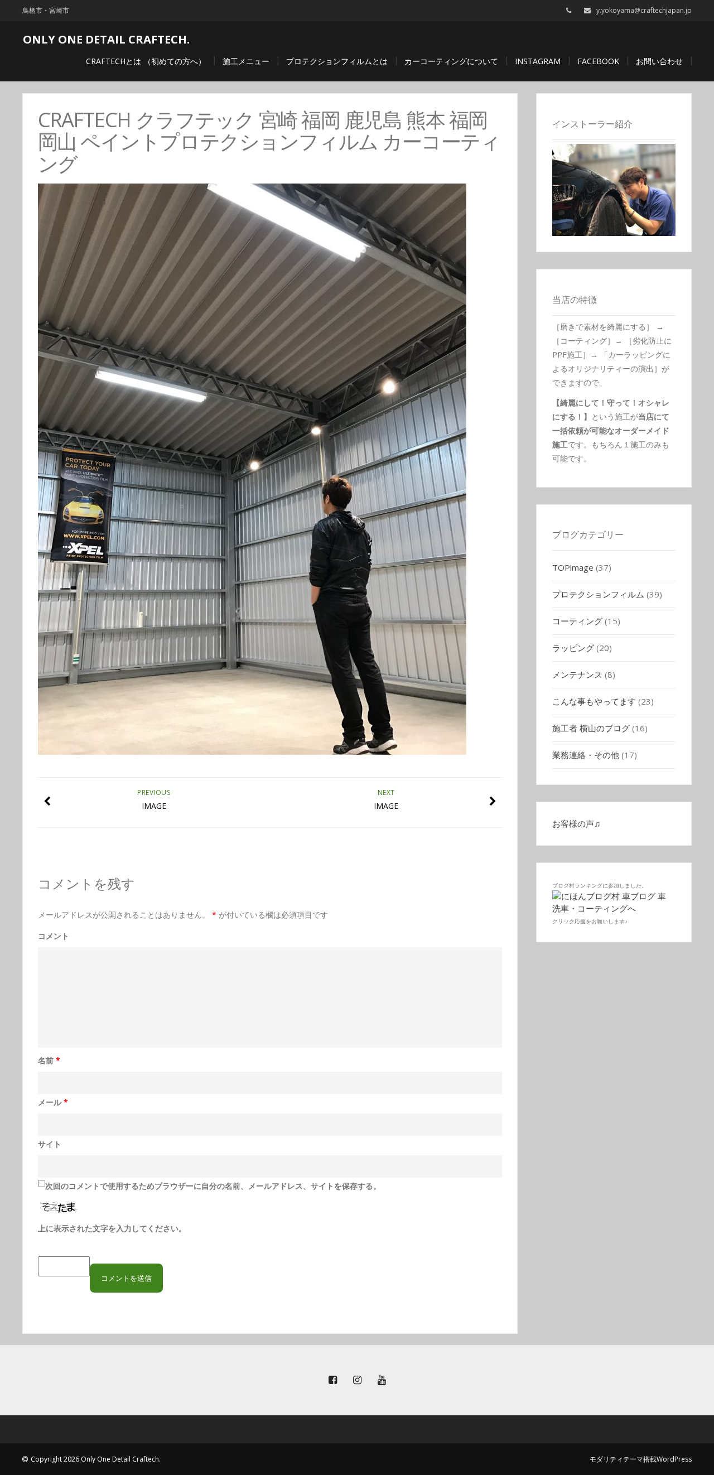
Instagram (538, 61)
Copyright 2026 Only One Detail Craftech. (96, 1459)
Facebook (598, 61)
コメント (53, 936)
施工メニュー (246, 61)
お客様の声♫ (576, 823)
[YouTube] (381, 1380)
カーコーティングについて (451, 61)
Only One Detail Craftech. (106, 39)
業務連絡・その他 (585, 754)
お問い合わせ (659, 61)
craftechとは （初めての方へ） (146, 61)
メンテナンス (577, 674)
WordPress (674, 1459)
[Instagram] (357, 1380)
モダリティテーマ (616, 1459)
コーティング (577, 620)
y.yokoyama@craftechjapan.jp (644, 10)
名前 (49, 1060)
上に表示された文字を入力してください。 (112, 1228)
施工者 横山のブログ (591, 728)
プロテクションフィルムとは (337, 61)
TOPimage (573, 567)
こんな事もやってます (594, 701)
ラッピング (573, 647)
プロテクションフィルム (598, 594)
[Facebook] (332, 1380)
